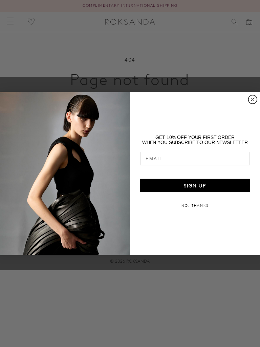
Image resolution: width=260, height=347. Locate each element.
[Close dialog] (253, 100)
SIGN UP (195, 186)
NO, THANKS (195, 205)
